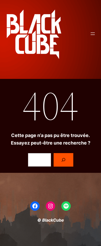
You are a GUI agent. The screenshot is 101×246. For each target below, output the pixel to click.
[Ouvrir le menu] (93, 34)
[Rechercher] (63, 160)
